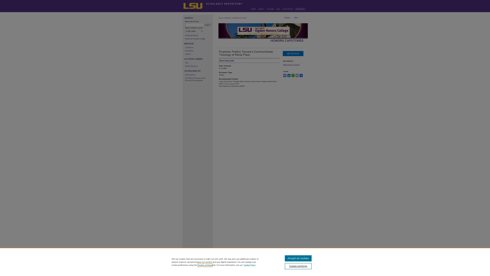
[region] (245, 262)
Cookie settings (205, 265)
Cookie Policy (250, 265)
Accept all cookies (298, 258)
